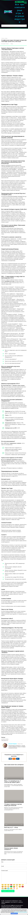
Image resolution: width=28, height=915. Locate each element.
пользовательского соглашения (20, 912)
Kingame (19, 2)
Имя (2, 862)
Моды (12, 43)
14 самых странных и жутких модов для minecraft (13, 804)
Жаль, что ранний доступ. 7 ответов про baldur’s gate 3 (12, 781)
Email (2, 866)
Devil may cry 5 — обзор (11, 827)
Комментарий (4, 870)
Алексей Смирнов (12, 743)
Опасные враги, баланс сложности (11, 848)
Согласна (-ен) (14, 913)
